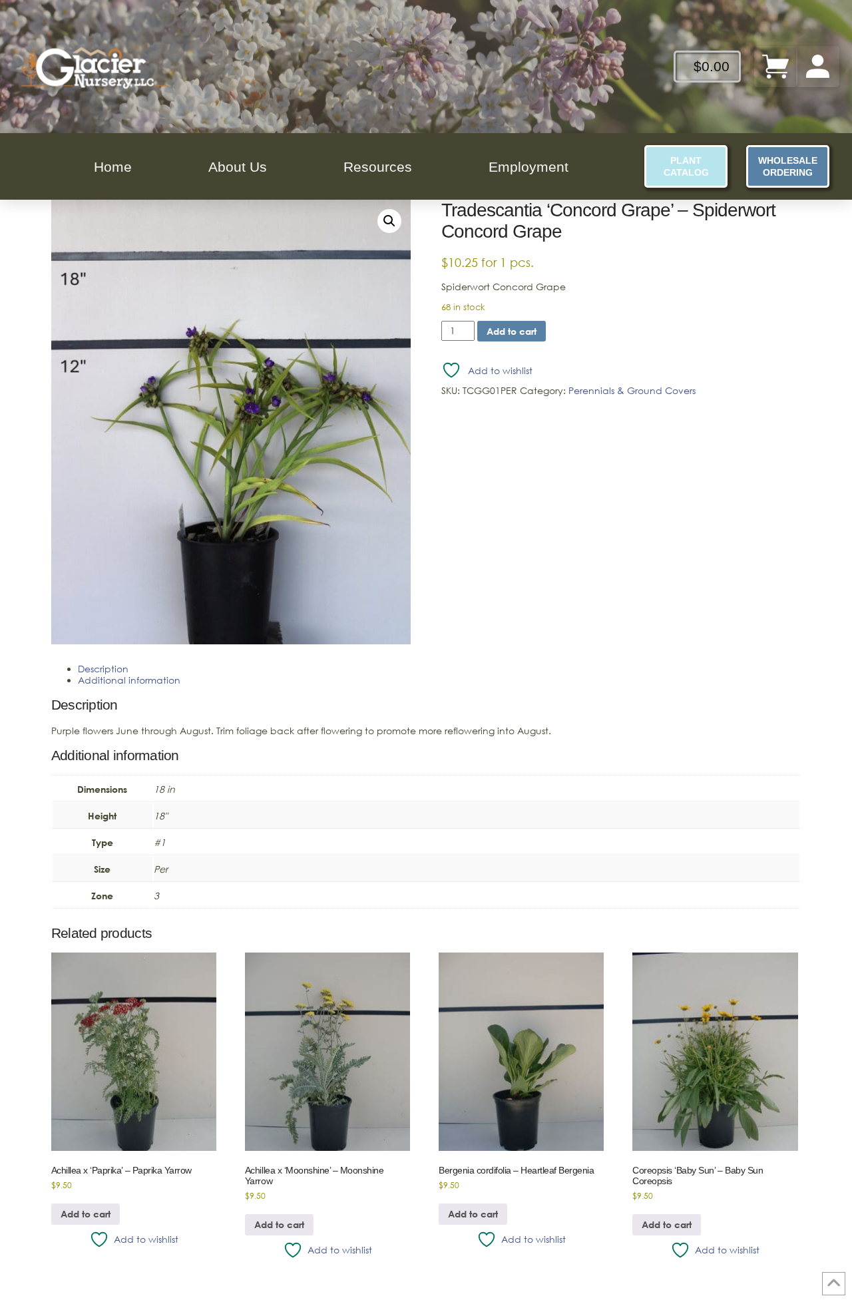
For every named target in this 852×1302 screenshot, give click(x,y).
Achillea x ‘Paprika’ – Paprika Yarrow (121, 1170)
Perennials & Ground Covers (632, 390)
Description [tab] (103, 668)
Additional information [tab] (129, 680)
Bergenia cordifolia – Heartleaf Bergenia (516, 1170)
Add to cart (511, 331)
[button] (389, 221)
